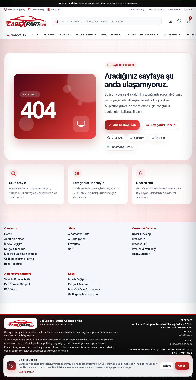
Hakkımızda (174, 9)
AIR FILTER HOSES (85, 34)
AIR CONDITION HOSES (57, 34)
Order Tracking (136, 9)
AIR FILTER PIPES (111, 34)
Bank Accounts (156, 9)
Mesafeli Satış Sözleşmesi (20, 253)
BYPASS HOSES (149, 34)
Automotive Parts (78, 234)
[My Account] (170, 21)
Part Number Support (17, 284)
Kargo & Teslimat (14, 249)
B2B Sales (10, 289)
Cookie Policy (26, 372)
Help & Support (141, 253)
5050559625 (185, 334)
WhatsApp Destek (122, 146)
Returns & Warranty (143, 249)
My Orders (138, 239)
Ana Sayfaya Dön (124, 125)
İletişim (160, 137)
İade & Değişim (13, 244)
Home (35, 34)
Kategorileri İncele (163, 125)
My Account (139, 244)
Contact (188, 9)
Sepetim (139, 137)
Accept (182, 365)
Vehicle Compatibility (17, 279)
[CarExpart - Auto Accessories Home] (25, 21)
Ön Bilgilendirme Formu (19, 258)
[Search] (56, 21)
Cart (70, 249)
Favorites (74, 244)
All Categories (77, 239)
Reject (167, 365)
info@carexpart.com (181, 343)
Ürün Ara (117, 137)
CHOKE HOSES (171, 34)
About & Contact (14, 239)
